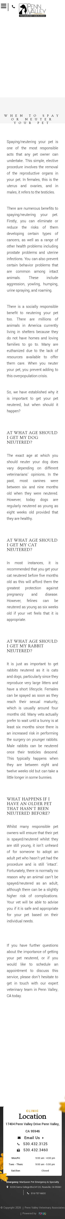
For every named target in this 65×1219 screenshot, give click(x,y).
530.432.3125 (35, 1144)
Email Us (32, 1137)
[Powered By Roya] (41, 1213)
